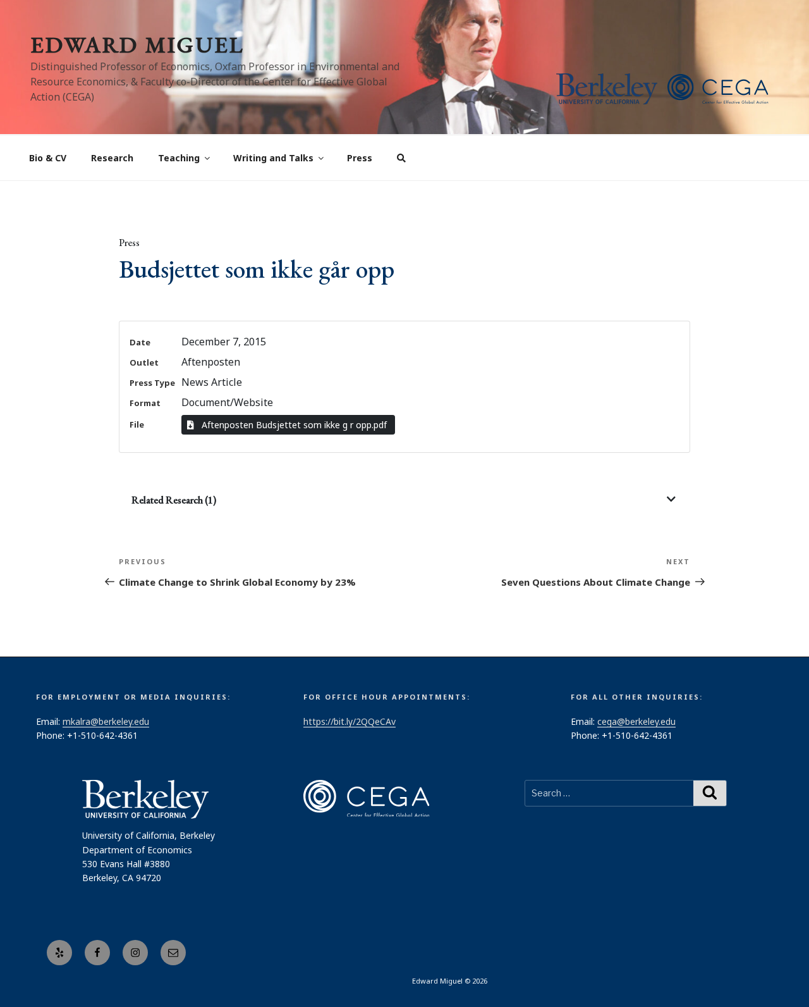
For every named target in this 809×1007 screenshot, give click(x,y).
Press (359, 158)
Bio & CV (47, 158)
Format (145, 403)
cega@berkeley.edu (636, 721)
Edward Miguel (137, 44)
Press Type (152, 382)
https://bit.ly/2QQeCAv (349, 721)
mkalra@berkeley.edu (106, 721)
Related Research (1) (173, 500)
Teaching (179, 158)
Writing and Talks (273, 158)
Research (112, 158)
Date (140, 342)
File (137, 424)
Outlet (144, 362)
